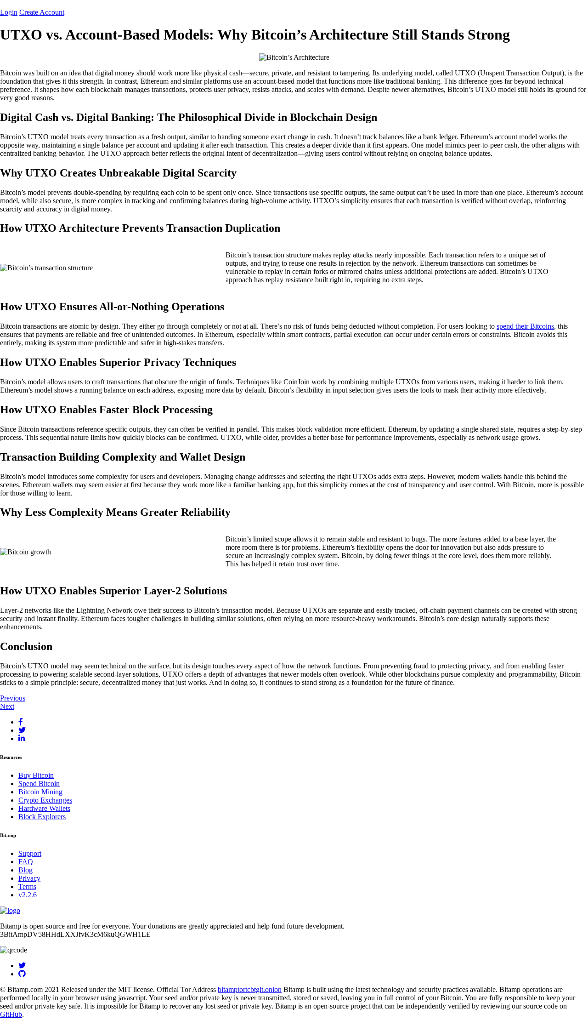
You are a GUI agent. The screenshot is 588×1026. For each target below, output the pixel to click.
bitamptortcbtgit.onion (250, 989)
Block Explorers (42, 817)
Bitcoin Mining (40, 792)
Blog (25, 870)
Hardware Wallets (44, 808)
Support (29, 853)
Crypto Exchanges (45, 800)
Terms (27, 886)
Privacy (29, 878)
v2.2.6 (27, 895)
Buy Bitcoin (36, 775)
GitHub (11, 1014)
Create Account (41, 12)
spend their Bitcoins (525, 326)
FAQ (25, 862)
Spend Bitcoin (39, 783)
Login (8, 12)
